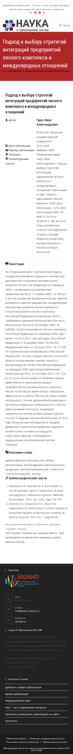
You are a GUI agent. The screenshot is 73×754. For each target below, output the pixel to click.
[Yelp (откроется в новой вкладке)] (43, 12)
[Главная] (4, 70)
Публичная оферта (16, 738)
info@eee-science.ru (27, 611)
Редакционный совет (18, 700)
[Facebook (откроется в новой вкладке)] (35, 12)
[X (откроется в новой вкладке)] (30, 12)
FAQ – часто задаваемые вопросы (26, 707)
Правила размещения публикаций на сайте (32, 714)
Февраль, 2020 (45, 150)
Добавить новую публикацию (23, 687)
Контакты (11, 721)
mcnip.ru (20, 621)
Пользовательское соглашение (22, 741)
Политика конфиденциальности (47, 738)
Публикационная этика (55, 741)
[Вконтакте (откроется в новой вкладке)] (40, 12)
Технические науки (48, 154)
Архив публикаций (16, 694)
